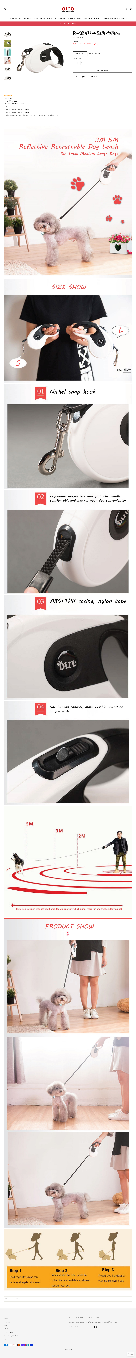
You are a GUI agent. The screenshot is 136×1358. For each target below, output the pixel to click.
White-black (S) (80, 54)
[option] (68, 23)
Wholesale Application (11, 1336)
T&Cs (5, 1325)
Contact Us (7, 1322)
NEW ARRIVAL (15, 18)
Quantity (77, 58)
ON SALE (27, 18)
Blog (5, 1339)
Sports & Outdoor (43, 18)
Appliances (60, 18)
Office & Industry (92, 18)
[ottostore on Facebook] (70, 1333)
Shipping (6, 1329)
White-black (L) (94, 54)
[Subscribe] (95, 1326)
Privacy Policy (8, 1332)
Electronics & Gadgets (115, 18)
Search (6, 1318)
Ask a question (12, 1299)
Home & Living (74, 18)
